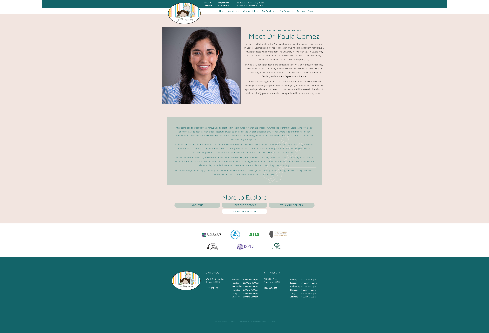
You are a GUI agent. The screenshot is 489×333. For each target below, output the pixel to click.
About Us (232, 11)
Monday (235, 279)
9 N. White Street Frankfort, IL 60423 (249, 5)
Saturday (235, 297)
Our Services (268, 11)
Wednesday (237, 286)
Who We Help (249, 11)
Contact (311, 11)
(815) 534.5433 (223, 5)
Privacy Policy (243, 321)
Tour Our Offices (291, 205)
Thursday (236, 290)
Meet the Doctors (244, 205)
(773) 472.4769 (223, 3)
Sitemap (232, 321)
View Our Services (244, 211)
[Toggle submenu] (238, 11)
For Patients (285, 11)
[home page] (184, 13)
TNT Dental (272, 321)
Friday (234, 293)
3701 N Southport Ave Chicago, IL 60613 (251, 3)
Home (222, 11)
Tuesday (235, 283)
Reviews (301, 11)
